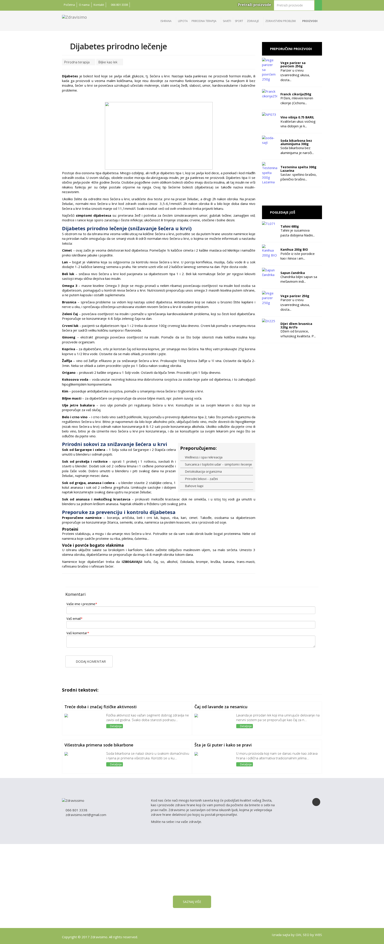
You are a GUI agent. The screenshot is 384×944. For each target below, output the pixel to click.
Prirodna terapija (204, 21)
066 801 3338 (119, 5)
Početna (69, 5)
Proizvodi (310, 21)
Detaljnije (115, 726)
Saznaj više (192, 902)
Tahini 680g (289, 226)
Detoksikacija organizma (203, 471)
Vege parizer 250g (294, 296)
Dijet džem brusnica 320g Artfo (296, 325)
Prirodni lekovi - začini (201, 478)
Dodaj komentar (90, 661)
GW (298, 934)
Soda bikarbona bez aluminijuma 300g (296, 142)
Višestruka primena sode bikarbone (98, 745)
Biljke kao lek (108, 62)
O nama (84, 5)
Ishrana (166, 21)
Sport (239, 21)
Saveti (227, 21)
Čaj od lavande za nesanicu (220, 706)
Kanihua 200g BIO (294, 249)
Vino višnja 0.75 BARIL (297, 117)
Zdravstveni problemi (280, 21)
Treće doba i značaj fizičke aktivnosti (100, 706)
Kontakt (99, 5)
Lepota (183, 21)
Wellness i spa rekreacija (203, 457)
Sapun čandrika (292, 273)
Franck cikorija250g (295, 94)
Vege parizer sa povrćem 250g (293, 64)
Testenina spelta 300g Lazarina (298, 168)
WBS (318, 934)
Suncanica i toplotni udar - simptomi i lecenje (218, 464)
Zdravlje (253, 21)
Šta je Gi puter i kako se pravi (223, 745)
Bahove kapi (193, 486)
